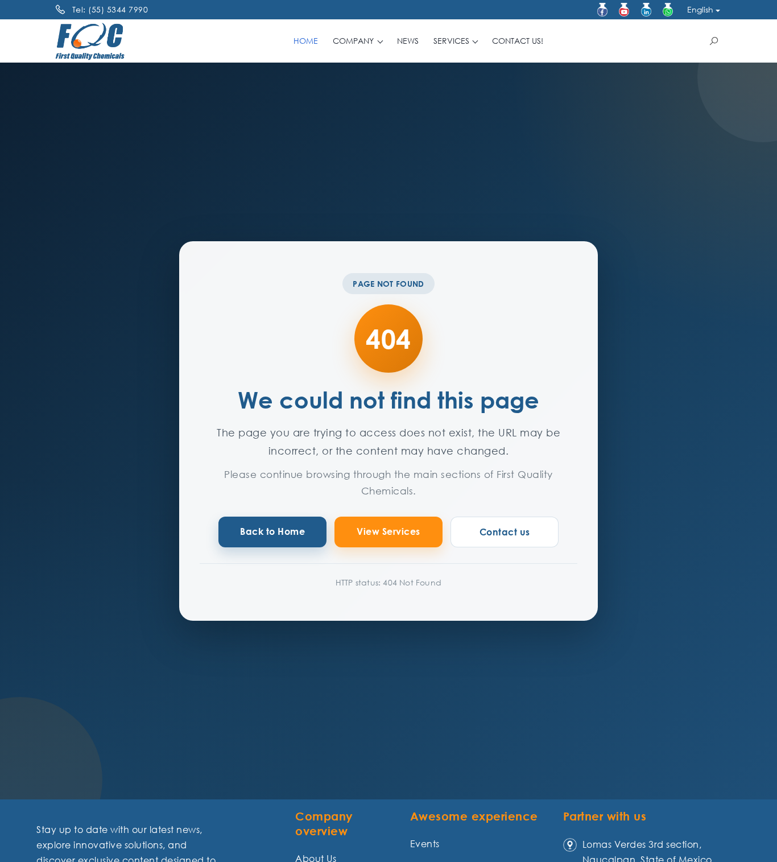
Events (425, 843)
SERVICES (452, 41)
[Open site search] (713, 41)
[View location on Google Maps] (570, 844)
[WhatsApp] (668, 10)
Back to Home (272, 531)
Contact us (505, 532)
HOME (306, 41)
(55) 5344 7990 (118, 9)
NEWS (408, 41)
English (700, 10)
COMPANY (354, 41)
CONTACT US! (517, 41)
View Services (388, 531)
